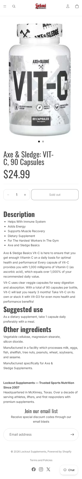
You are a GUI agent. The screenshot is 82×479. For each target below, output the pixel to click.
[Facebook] (33, 469)
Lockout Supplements (33, 451)
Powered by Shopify (59, 451)
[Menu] (5, 6)
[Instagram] (41, 469)
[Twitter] (48, 469)
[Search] (14, 6)
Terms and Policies (41, 460)
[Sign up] (72, 434)
